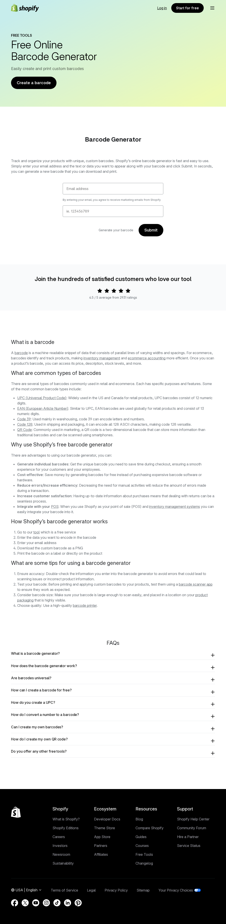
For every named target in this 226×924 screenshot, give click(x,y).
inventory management (101, 358)
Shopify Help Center (193, 819)
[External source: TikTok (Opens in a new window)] (56, 902)
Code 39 (24, 419)
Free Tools (144, 854)
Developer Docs (107, 819)
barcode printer (85, 605)
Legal (91, 890)
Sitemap (143, 890)
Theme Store (104, 828)
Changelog (144, 863)
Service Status (188, 845)
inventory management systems (174, 506)
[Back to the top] (16, 812)
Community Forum (191, 828)
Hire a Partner (188, 837)
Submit (151, 230)
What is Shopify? (66, 819)
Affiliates (101, 854)
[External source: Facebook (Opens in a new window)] (14, 902)
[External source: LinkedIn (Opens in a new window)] (67, 902)
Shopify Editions (66, 828)
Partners (100, 845)
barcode (21, 353)
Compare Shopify (150, 828)
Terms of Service (64, 890)
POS (54, 506)
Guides (141, 837)
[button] (212, 8)
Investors (60, 845)
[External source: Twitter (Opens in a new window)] (25, 902)
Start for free (187, 8)
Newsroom (61, 854)
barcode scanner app (196, 584)
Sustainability (63, 863)
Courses (142, 845)
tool (36, 532)
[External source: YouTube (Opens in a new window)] (35, 902)
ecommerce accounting (147, 358)
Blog (139, 819)
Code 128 (24, 424)
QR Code (24, 429)
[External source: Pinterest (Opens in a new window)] (78, 902)
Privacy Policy (116, 890)
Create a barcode (34, 82)
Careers (59, 837)
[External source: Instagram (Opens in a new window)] (46, 902)
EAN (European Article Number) (42, 408)
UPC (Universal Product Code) (41, 398)
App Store (102, 837)
